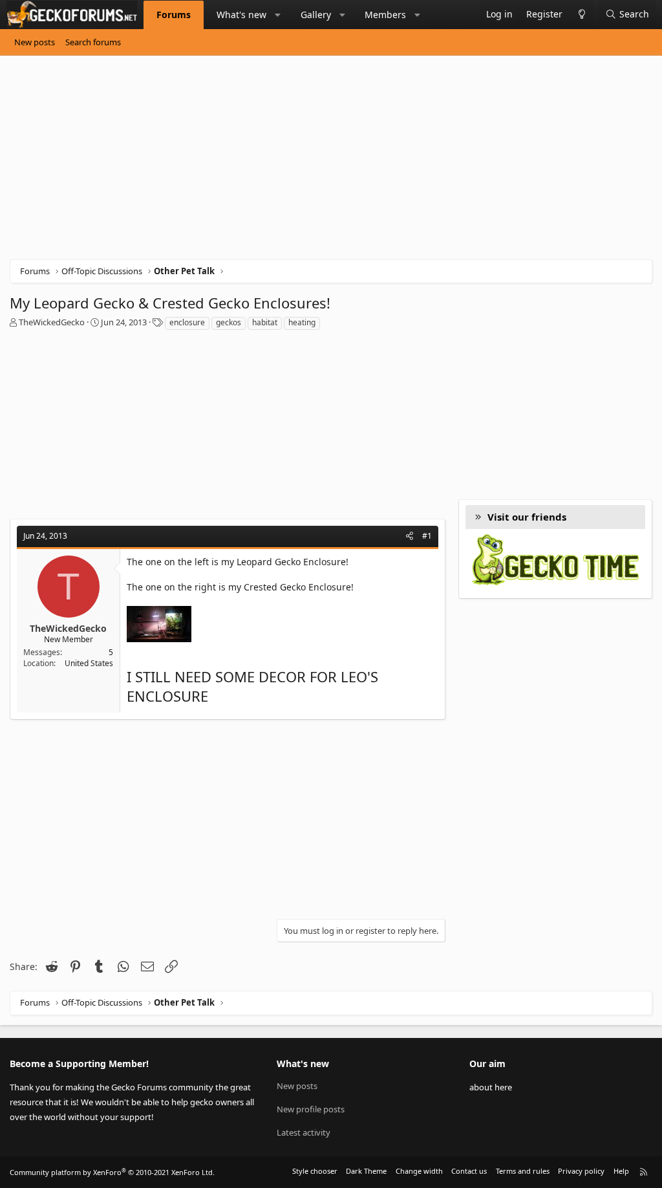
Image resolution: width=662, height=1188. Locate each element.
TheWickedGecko (52, 322)
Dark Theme (366, 1171)
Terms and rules (523, 1171)
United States (89, 663)
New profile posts (311, 1109)
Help (621, 1171)
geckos (228, 322)
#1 (427, 535)
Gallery (316, 14)
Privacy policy (581, 1171)
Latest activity (303, 1132)
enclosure (187, 322)
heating (301, 322)
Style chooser (314, 1171)
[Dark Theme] (581, 14)
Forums (173, 14)
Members (385, 14)
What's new (241, 14)
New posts (34, 42)
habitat (264, 322)
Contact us (469, 1171)
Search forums (93, 42)
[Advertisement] (331, 162)
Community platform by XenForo (112, 1172)
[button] (278, 15)
